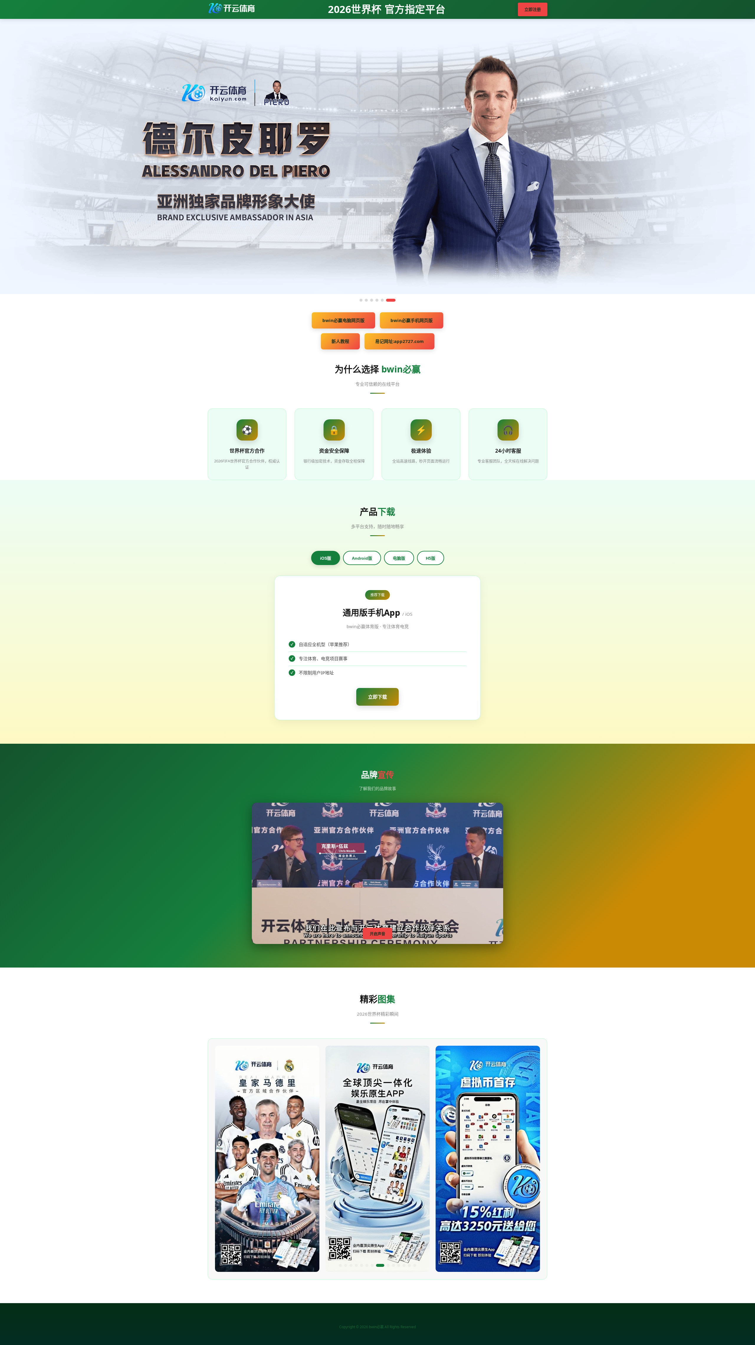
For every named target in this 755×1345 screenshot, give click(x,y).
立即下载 (377, 697)
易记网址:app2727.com (399, 341)
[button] (340, 1265)
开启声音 (377, 934)
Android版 (362, 558)
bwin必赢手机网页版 (411, 320)
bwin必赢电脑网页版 (343, 320)
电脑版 (399, 558)
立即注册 (532, 9)
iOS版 (325, 558)
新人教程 (340, 341)
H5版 (430, 558)
